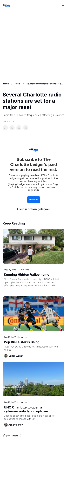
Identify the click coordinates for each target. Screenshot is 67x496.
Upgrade (33, 199)
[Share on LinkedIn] (25, 127)
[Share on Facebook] (5, 127)
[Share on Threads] (18, 127)
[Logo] (6, 5)
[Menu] (63, 5)
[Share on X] (12, 127)
